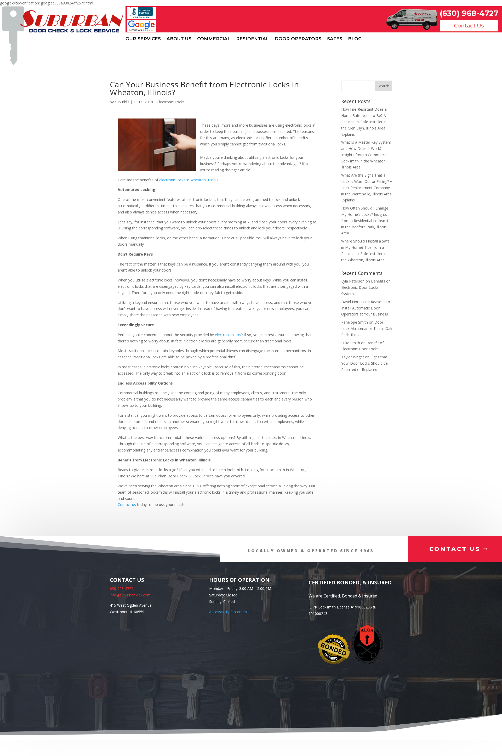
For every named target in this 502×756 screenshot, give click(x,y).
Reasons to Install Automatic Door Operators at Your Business (365, 308)
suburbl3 (122, 101)
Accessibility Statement (228, 611)
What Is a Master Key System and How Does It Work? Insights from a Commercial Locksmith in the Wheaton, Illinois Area (366, 155)
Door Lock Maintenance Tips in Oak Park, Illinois (366, 328)
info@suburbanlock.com (130, 595)
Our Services (143, 38)
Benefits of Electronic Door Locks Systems (365, 287)
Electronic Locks (171, 101)
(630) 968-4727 (469, 13)
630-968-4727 (121, 588)
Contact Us (469, 25)
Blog (355, 38)
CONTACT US (454, 548)
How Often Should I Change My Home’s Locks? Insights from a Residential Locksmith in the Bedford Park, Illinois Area (366, 220)
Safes (334, 38)
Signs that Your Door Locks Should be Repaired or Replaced (364, 363)
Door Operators (298, 38)
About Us (179, 38)
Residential (252, 38)
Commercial (213, 38)
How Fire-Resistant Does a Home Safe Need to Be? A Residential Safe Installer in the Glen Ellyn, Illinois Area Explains (364, 122)
